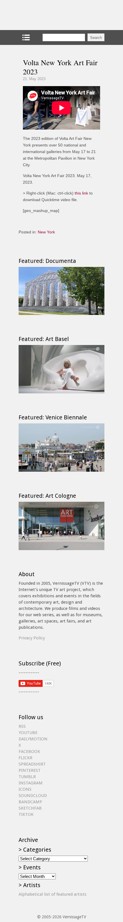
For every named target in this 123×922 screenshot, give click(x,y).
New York (46, 232)
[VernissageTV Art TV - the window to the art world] (47, 15)
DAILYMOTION (33, 738)
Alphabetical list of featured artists (52, 894)
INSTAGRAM (31, 783)
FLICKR (25, 757)
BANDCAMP (30, 801)
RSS (22, 726)
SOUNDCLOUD (33, 795)
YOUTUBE (28, 732)
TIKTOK (26, 814)
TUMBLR (27, 776)
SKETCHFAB (30, 808)
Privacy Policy (32, 638)
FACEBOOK (29, 751)
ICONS (25, 789)
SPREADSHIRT (32, 764)
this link (81, 193)
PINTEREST (30, 770)
